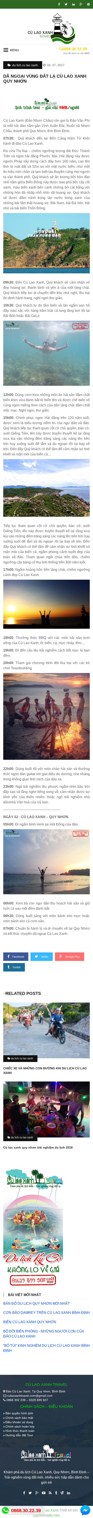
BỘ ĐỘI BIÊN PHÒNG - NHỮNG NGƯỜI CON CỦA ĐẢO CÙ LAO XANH (43, 1333)
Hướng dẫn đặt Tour (19, 1435)
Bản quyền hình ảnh (19, 1413)
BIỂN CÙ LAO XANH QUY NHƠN (29, 1322)
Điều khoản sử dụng (19, 1422)
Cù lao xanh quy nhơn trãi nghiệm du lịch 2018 (38, 1147)
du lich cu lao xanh (24, 65)
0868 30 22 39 (74, 49)
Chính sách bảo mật (19, 1418)
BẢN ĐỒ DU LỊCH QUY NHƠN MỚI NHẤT (36, 1303)
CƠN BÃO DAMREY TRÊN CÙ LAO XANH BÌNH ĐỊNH (46, 1313)
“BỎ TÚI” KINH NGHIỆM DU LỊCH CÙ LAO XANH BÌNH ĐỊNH (46, 1348)
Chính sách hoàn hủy (20, 1426)
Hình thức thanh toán (19, 1431)
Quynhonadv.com (46, 1515)
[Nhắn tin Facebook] (85, 1510)
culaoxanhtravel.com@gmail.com (30, 1395)
